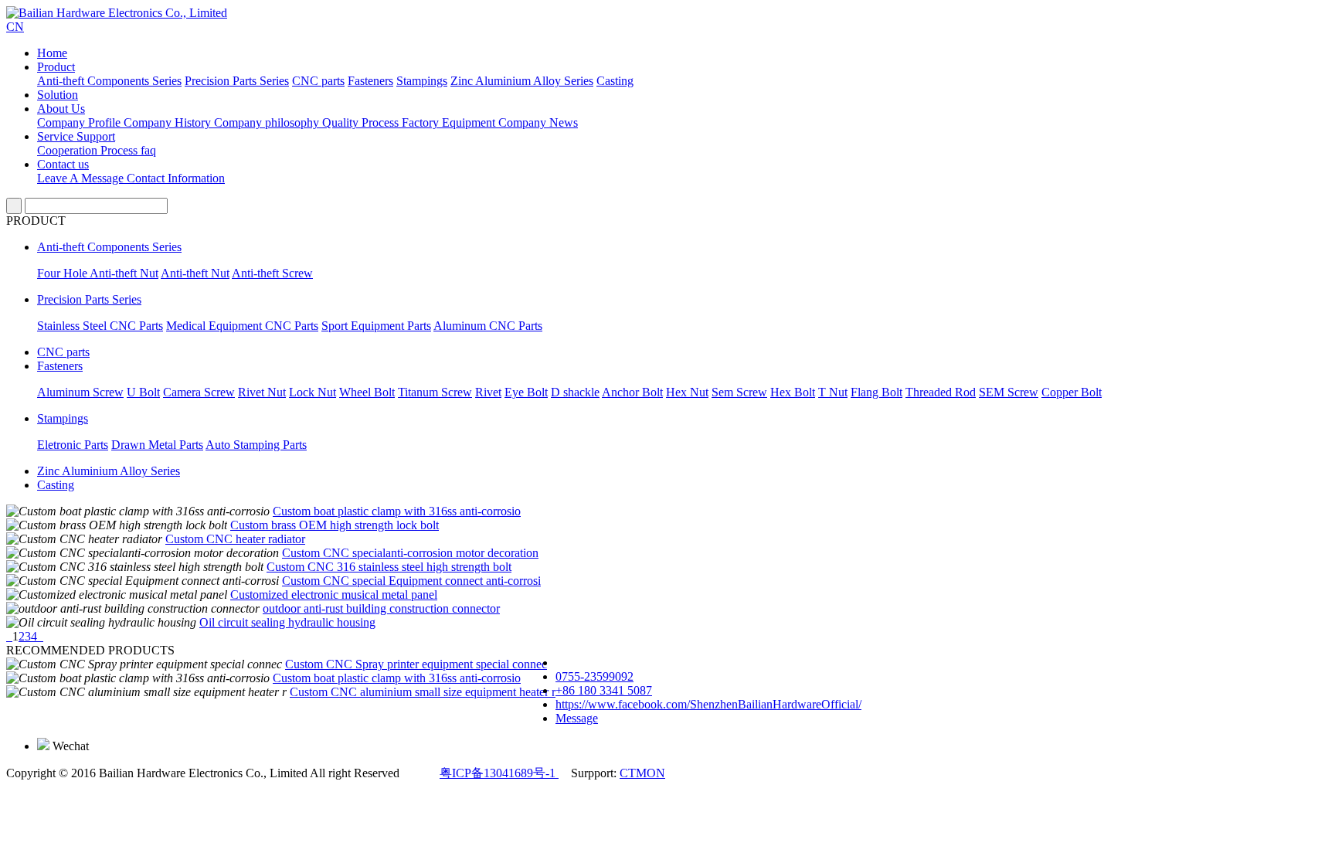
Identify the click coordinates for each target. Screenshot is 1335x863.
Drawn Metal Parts (157, 444)
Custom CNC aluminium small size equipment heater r (422, 691)
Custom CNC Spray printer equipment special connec (416, 664)
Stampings (421, 80)
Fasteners (370, 80)
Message (576, 718)
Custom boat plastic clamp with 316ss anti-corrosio (397, 511)
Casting (615, 80)
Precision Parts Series (237, 80)
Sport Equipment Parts (376, 325)
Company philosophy (268, 122)
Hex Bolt (792, 392)
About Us (61, 108)
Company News (538, 122)
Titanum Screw (435, 392)
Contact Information (176, 178)
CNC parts (318, 80)
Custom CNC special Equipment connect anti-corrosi (411, 580)
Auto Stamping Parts (256, 444)
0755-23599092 (594, 676)
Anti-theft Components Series (109, 80)
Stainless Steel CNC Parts (100, 325)
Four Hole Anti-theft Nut (97, 273)
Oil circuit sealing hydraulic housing (287, 622)
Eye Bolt (526, 392)
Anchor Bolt (632, 392)
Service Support (76, 136)
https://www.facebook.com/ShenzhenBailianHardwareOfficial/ (708, 704)
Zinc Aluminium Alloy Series (521, 80)
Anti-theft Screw (272, 273)
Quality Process (362, 122)
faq (148, 150)
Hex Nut (687, 392)
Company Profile (80, 122)
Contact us (63, 164)
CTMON (642, 773)
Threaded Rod (940, 392)
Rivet (488, 392)
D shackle (575, 392)
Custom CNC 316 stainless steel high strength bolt (389, 566)
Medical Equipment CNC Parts (242, 325)
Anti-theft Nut (195, 273)
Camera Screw (199, 392)
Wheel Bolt (367, 392)
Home (52, 52)
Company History (169, 122)
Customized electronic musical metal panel (333, 594)
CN (15, 26)
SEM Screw (1008, 392)
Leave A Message (82, 178)
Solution (57, 94)
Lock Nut (312, 392)
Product (56, 66)
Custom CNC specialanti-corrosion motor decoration (410, 552)
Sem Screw (739, 392)
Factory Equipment (450, 122)
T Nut (833, 392)
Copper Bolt (1071, 392)
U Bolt (143, 392)
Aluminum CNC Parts (487, 325)
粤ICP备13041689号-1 (499, 773)
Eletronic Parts (72, 444)
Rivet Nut (262, 392)
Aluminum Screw (80, 392)
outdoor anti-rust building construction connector (381, 608)
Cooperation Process (89, 150)
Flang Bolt (876, 392)
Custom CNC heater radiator (235, 538)
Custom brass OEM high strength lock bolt (334, 525)
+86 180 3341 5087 (603, 690)
